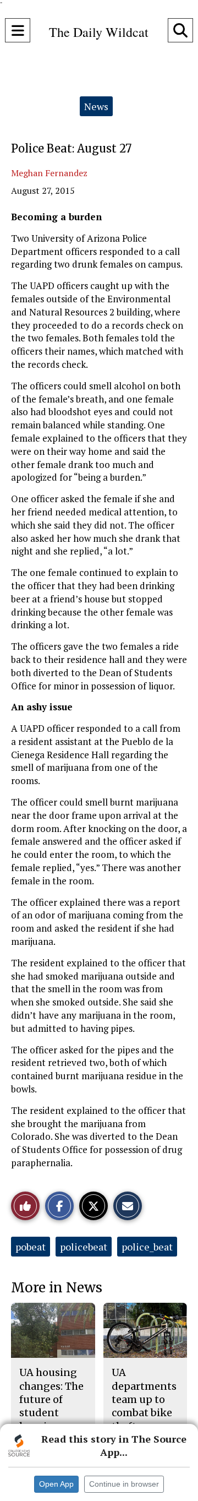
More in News (56, 1287)
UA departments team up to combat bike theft (144, 1399)
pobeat (30, 1246)
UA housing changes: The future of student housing (51, 1399)
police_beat (147, 1246)
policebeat (83, 1246)
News (96, 106)
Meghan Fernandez (49, 173)
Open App (56, 1484)
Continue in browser (124, 1484)
